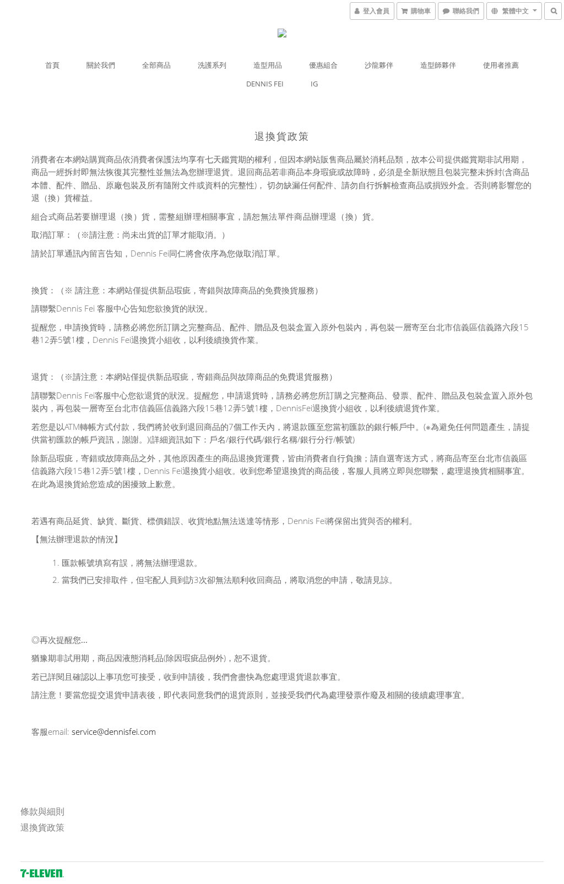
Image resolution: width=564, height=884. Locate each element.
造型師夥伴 (438, 65)
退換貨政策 (42, 827)
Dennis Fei (265, 84)
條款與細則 (42, 811)
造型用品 (267, 65)
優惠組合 (323, 65)
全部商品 (156, 65)
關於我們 (100, 65)
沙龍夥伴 (379, 65)
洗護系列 (212, 65)
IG (314, 84)
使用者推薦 (501, 65)
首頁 (52, 65)
